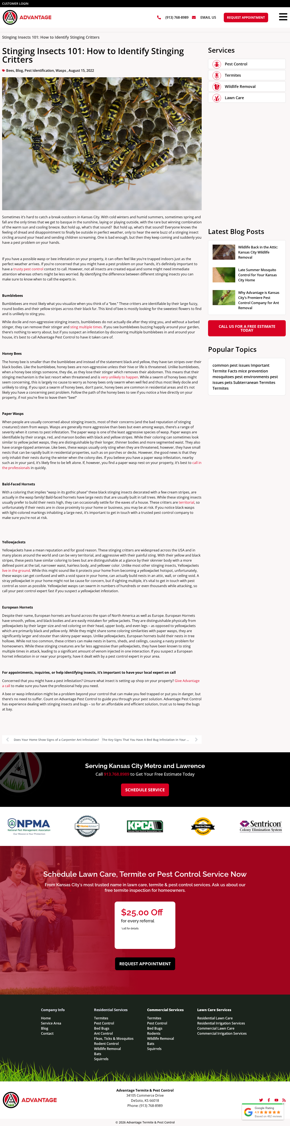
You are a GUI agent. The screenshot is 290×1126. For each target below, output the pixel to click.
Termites (233, 75)
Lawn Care (234, 97)
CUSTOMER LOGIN (15, 3)
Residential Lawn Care (215, 1018)
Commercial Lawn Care (215, 1028)
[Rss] (284, 1100)
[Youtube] (276, 1100)
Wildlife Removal (240, 86)
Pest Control (236, 63)
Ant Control (103, 1033)
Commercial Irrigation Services (222, 1033)
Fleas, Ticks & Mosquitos (114, 1038)
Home (46, 1018)
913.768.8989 (116, 774)
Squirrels (101, 1059)
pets (228, 382)
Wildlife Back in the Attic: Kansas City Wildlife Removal (258, 252)
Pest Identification (39, 70)
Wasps (61, 70)
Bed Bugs (101, 1028)
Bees (10, 70)
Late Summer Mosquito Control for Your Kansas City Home (257, 275)
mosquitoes (223, 376)
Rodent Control (106, 1043)
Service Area (51, 1023)
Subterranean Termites (254, 382)
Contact (47, 1033)
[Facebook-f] (269, 1100)
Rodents (153, 1033)
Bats (97, 1053)
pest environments (252, 376)
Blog (19, 70)
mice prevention (253, 370)
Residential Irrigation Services (221, 1023)
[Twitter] (261, 1100)
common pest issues (231, 365)
